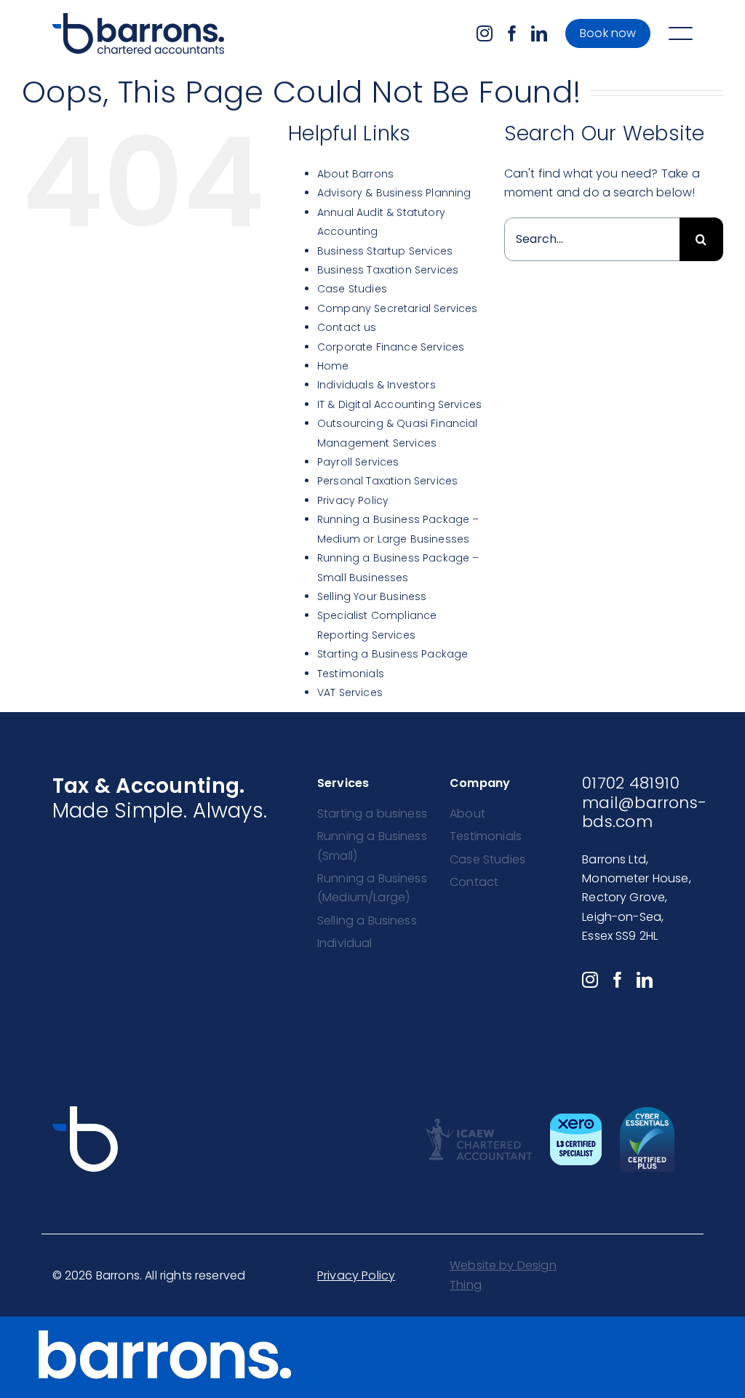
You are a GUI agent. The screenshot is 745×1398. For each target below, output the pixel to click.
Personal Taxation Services (387, 481)
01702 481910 (631, 783)
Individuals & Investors (376, 385)
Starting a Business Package (392, 654)
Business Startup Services (385, 251)
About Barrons (355, 174)
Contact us (347, 327)
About (467, 813)
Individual (344, 943)
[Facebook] (512, 33)
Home (333, 366)
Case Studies (352, 288)
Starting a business (372, 813)
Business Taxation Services (387, 270)
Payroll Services (358, 462)
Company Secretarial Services (397, 308)
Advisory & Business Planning (394, 192)
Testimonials (350, 673)
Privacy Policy (353, 500)
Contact (474, 882)
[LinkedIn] (539, 33)
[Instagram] (485, 33)
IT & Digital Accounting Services (399, 404)
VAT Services (350, 692)
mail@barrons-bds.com (644, 812)
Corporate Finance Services (390, 347)
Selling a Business (367, 920)
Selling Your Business (371, 596)
